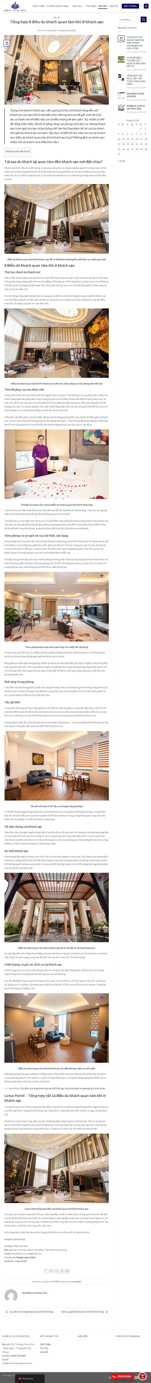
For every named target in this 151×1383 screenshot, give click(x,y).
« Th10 (121, 161)
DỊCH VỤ (76, 6)
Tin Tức (44, 1348)
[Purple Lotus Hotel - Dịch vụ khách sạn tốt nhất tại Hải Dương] (15, 6)
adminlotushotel (67, 30)
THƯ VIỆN (91, 6)
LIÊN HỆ (113, 6)
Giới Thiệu (45, 1344)
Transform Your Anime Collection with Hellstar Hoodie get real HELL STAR (135, 42)
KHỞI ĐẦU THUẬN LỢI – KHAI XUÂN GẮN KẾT (136, 62)
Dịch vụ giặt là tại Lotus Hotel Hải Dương (82, 1311)
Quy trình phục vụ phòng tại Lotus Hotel (85, 1088)
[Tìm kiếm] (146, 6)
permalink (77, 1281)
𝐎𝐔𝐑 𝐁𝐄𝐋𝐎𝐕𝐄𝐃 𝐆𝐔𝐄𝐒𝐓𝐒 (135, 95)
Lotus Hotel (21, 1261)
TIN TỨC (102, 6)
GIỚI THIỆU (39, 6)
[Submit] (144, 19)
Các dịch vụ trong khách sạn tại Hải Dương (42, 1088)
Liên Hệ (44, 1351)
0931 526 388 (18, 1355)
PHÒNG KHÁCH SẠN (57, 6)
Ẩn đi (26, 151)
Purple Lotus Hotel (25, 1257)
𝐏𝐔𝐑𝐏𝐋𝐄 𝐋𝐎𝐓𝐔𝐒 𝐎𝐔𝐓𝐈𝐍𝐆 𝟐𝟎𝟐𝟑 (136, 107)
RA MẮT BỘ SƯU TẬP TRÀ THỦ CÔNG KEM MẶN (136, 79)
